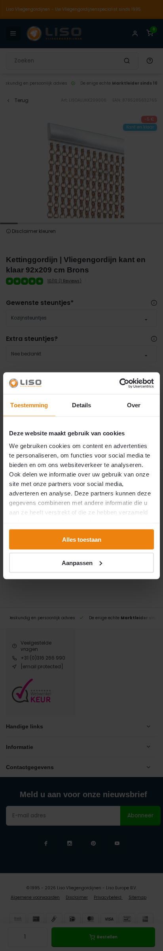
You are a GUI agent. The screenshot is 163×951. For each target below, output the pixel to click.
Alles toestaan (81, 539)
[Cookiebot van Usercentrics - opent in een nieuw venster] (119, 383)
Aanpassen (77, 562)
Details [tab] (81, 405)
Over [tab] (133, 405)
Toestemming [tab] (29, 405)
